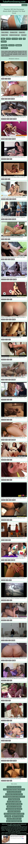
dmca (15, 825)
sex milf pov (8, 816)
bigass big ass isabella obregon (14, 804)
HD (24, 38)
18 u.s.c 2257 (9, 824)
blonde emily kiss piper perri (14, 787)
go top (19, 825)
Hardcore (3, 41)
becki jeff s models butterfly (14, 801)
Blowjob (8, 38)
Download (24, 35)
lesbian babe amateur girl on (14, 818)
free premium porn (9, 827)
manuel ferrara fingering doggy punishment (14, 789)
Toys (20, 38)
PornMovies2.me (10, 830)
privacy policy (16, 824)
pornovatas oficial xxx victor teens (14, 794)
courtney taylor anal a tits (14, 811)
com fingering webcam (14, 799)
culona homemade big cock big (14, 809)
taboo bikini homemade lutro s (14, 821)
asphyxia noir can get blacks (14, 806)
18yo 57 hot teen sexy (17, 816)
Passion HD (4, 48)
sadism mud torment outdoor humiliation (14, 813)
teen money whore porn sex (14, 791)
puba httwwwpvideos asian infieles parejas (14, 796)
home (3, 824)
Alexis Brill (14, 38)
